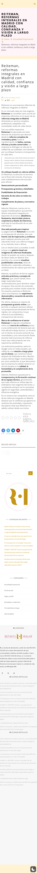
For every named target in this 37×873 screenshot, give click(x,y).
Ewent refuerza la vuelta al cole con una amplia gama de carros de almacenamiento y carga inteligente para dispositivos (18, 529)
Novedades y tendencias (12, 602)
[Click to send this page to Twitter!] (8, 430)
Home (6, 39)
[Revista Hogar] (15, 4)
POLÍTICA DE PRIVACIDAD (19, 852)
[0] (2, 100)
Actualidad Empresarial (23, 39)
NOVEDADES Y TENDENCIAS (23, 796)
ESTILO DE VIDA (25, 794)
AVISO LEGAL (6, 852)
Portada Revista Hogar (12, 608)
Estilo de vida (8, 590)
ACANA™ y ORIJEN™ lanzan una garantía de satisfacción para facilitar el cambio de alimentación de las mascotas (18, 552)
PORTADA (5, 794)
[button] (33, 869)
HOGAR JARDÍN (14, 794)
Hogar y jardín (9, 596)
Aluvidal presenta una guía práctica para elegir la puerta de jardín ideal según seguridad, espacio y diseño (17, 562)
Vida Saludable (9, 614)
